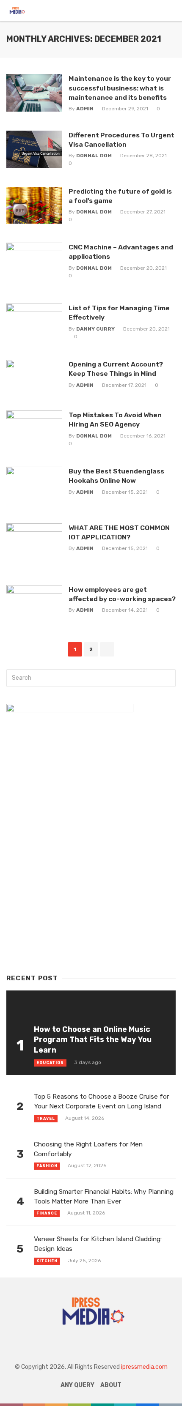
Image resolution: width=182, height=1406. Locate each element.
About (110, 1385)
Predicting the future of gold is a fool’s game (120, 196)
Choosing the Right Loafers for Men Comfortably (88, 1149)
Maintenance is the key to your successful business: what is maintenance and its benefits (120, 87)
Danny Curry (95, 329)
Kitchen (47, 1261)
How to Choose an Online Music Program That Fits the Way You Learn (93, 1040)
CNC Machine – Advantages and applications (121, 251)
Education (50, 1063)
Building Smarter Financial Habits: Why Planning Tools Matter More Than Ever (104, 1196)
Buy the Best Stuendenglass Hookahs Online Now (116, 475)
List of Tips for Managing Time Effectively (119, 312)
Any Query (77, 1385)
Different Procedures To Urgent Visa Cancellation (121, 139)
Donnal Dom (94, 156)
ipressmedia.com (144, 1366)
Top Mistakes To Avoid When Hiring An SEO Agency (115, 419)
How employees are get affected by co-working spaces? (122, 594)
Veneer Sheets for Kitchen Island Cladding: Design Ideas (98, 1244)
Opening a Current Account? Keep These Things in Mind (116, 368)
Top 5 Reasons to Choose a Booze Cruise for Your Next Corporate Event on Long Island (101, 1101)
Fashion (47, 1166)
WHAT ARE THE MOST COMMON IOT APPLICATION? (119, 532)
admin (85, 109)
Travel (45, 1118)
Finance (46, 1213)
